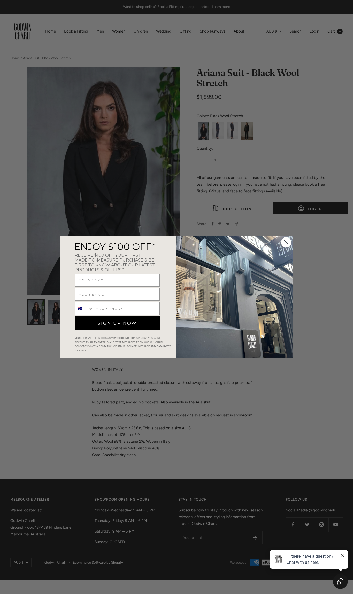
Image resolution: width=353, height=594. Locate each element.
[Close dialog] (286, 242)
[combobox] (84, 308)
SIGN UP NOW (117, 323)
